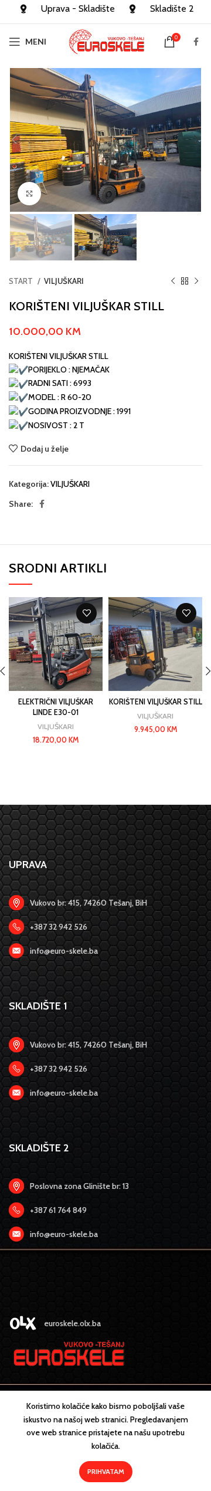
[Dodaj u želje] (86, 613)
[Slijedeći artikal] (196, 281)
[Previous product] (173, 281)
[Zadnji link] (105, 926)
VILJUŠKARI (64, 281)
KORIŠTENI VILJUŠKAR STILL (155, 701)
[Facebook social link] (196, 41)
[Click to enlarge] (29, 193)
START (22, 281)
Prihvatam (105, 1471)
